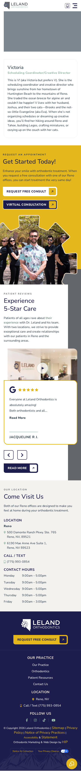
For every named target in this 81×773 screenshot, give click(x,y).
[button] (75, 5)
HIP (65, 742)
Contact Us (40, 684)
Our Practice (40, 665)
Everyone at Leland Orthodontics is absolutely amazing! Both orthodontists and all (33, 408)
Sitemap (58, 728)
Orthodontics (40, 671)
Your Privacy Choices (48, 751)
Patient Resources (40, 678)
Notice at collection (23, 751)
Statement (49, 737)
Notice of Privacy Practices (45, 732)
